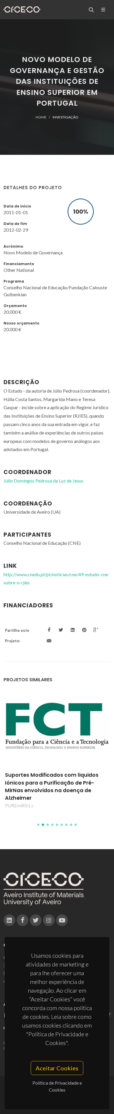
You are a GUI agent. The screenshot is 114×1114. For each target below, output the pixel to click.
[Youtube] (62, 920)
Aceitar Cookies (57, 1068)
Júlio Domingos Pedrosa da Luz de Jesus (43, 480)
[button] (38, 825)
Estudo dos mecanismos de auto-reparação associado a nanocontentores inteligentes (50, 782)
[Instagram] (49, 920)
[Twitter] (36, 920)
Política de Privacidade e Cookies (57, 1086)
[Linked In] (9, 920)
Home (41, 117)
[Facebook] (22, 920)
